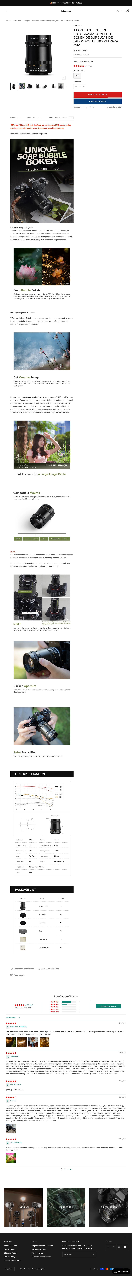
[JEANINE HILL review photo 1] (11, 1158)
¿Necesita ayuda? (114, 107)
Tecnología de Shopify (36, 1269)
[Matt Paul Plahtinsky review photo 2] (22, 1042)
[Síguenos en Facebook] (108, 1247)
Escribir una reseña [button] (108, 1006)
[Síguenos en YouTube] (125, 1247)
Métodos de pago (38, 1249)
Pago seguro (19, 975)
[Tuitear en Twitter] (90, 107)
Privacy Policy (37, 1253)
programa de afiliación (13, 1260)
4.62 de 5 (29, 1005)
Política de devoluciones (59, 117)
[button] (79, 66)
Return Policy (9, 1257)
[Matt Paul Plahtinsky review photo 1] (11, 1042)
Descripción (15, 117)
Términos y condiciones (24, 969)
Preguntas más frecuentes (42, 1246)
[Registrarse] (93, 1254)
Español (8, 1269)
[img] (11, 1023)
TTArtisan (78, 25)
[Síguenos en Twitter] (114, 1247)
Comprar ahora (97, 101)
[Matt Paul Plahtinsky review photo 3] (33, 1042)
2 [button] (64, 1169)
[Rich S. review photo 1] (11, 1128)
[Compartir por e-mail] (93, 107)
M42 (77, 75)
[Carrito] (127, 11)
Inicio (6, 21)
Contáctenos (9, 1249)
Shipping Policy (10, 1253)
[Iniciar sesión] (122, 11)
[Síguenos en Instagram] (119, 1247)
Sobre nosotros (10, 1246)
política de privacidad (50, 969)
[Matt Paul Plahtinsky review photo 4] (44, 1042)
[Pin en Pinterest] (86, 107)
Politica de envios (34, 117)
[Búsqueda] (118, 11)
